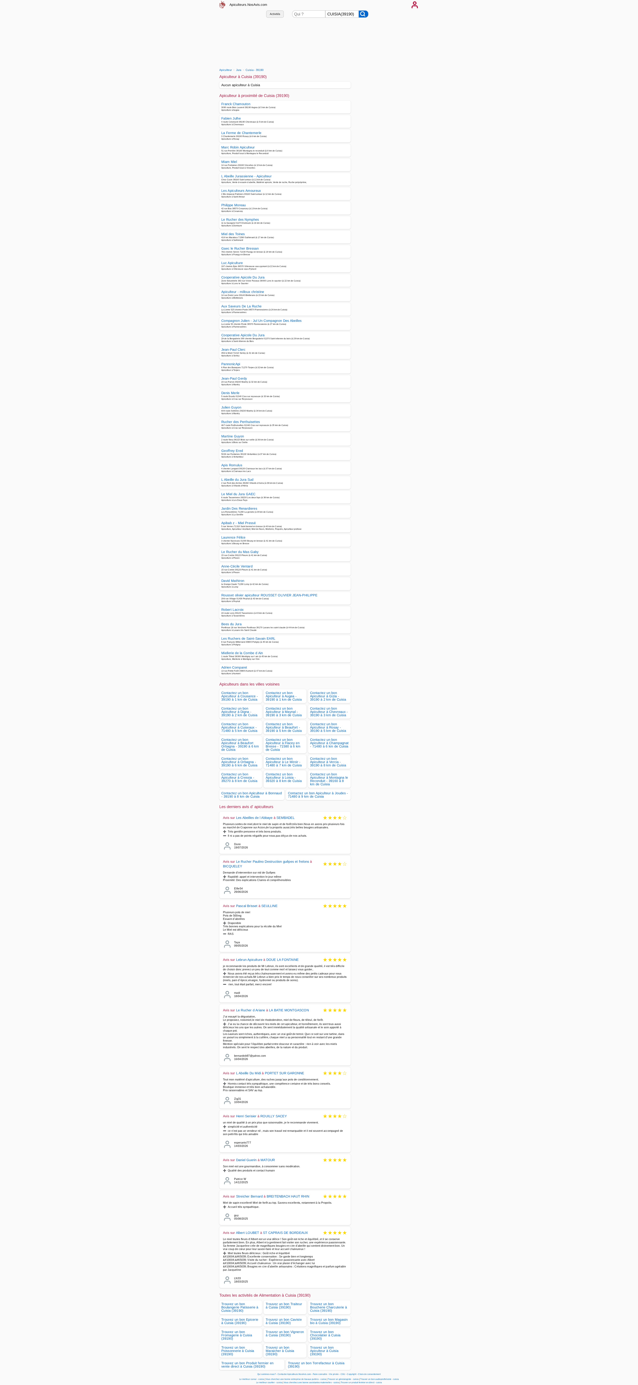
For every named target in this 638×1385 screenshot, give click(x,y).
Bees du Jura (231, 624)
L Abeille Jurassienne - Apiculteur (246, 176)
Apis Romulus (231, 465)
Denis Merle (230, 393)
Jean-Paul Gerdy (234, 378)
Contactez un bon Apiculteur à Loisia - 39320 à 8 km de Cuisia (284, 777)
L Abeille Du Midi (248, 1073)
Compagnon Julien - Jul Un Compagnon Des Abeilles (261, 320)
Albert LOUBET (247, 1233)
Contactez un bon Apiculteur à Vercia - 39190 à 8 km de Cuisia (328, 762)
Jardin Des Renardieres (239, 508)
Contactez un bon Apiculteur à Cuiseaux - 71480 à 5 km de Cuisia (239, 727)
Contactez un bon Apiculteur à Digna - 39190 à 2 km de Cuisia (239, 712)
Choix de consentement (369, 1374)
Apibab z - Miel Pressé (238, 523)
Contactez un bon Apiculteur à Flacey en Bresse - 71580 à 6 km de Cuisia (283, 744)
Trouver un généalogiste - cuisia (343, 1379)
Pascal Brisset (247, 906)
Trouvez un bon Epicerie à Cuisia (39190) (239, 1321)
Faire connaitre (320, 1374)
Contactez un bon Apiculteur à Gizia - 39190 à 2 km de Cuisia (328, 696)
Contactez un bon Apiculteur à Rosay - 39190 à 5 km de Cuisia (328, 727)
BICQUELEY (232, 866)
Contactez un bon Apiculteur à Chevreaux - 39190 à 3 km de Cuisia (329, 712)
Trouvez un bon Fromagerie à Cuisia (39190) (236, 1335)
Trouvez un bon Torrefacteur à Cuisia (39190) (316, 1364)
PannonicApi (230, 364)
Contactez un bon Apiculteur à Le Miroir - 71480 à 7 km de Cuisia (284, 762)
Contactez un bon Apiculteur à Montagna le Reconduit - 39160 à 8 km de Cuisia (329, 779)
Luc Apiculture (232, 263)
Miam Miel (229, 161)
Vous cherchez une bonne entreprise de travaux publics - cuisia (296, 1379)
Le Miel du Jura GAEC (238, 494)
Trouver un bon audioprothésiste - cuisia (379, 1379)
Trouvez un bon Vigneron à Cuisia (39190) (285, 1333)
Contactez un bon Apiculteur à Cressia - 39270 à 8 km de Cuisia (239, 777)
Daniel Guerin (246, 1160)
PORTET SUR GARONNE (284, 1073)
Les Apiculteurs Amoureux (241, 190)
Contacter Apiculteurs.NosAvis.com (294, 1374)
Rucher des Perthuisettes (240, 421)
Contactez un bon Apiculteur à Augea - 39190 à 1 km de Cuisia (284, 696)
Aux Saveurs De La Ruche (241, 306)
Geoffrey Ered (232, 450)
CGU (343, 1374)
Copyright (352, 1374)
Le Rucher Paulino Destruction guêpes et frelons (272, 861)
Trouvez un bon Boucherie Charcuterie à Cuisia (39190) (328, 1307)
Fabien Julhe (231, 118)
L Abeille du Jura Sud (237, 479)
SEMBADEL (285, 818)
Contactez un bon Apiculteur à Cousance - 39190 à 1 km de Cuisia (239, 696)
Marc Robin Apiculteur (238, 147)
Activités (275, 14)
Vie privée (334, 1374)
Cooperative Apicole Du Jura (243, 277)
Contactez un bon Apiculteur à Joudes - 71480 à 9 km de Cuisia (318, 794)
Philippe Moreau (233, 205)
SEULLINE (269, 906)
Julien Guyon (231, 407)
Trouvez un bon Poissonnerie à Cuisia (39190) (237, 1351)
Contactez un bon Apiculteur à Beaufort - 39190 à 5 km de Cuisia (284, 727)
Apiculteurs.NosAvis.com (248, 4)
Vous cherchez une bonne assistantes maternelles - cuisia (311, 1382)
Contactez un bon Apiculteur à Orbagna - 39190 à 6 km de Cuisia (239, 762)
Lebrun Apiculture (249, 960)
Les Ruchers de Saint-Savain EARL (248, 638)
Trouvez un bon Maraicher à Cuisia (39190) (280, 1351)
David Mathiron (232, 580)
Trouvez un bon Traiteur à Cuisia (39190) (284, 1305)
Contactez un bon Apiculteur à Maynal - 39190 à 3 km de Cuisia (284, 712)
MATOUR (268, 1160)
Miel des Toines (233, 234)
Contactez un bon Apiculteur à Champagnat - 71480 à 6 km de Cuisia (329, 743)
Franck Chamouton (235, 104)
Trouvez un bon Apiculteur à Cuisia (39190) (324, 1351)
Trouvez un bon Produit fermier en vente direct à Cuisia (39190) (247, 1364)
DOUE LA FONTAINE (282, 960)
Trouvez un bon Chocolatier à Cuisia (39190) (325, 1335)
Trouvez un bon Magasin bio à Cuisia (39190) (329, 1321)
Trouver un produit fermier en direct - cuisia (361, 1382)
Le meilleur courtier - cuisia (269, 1382)
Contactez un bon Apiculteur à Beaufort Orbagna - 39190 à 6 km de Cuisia (240, 744)
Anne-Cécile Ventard (237, 566)
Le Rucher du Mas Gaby (240, 552)
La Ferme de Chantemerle (241, 133)
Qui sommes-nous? (266, 1374)
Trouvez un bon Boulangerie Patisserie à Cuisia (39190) (239, 1307)
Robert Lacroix (232, 609)
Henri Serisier (246, 1116)
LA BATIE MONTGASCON (289, 1010)
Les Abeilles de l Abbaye (254, 818)
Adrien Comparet (234, 667)
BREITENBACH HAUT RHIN (288, 1196)
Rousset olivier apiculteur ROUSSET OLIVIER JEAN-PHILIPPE (269, 595)
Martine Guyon (232, 436)
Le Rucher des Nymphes (240, 219)
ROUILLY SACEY (273, 1116)
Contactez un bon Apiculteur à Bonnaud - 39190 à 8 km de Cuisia (251, 794)
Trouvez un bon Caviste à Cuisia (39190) (284, 1321)
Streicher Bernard (249, 1196)
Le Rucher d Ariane (250, 1010)
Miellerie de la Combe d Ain (242, 653)
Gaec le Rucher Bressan (240, 248)
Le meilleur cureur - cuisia (251, 1379)
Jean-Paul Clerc (233, 349)
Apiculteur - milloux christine (242, 291)
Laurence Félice (233, 537)
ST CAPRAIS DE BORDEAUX (285, 1233)
